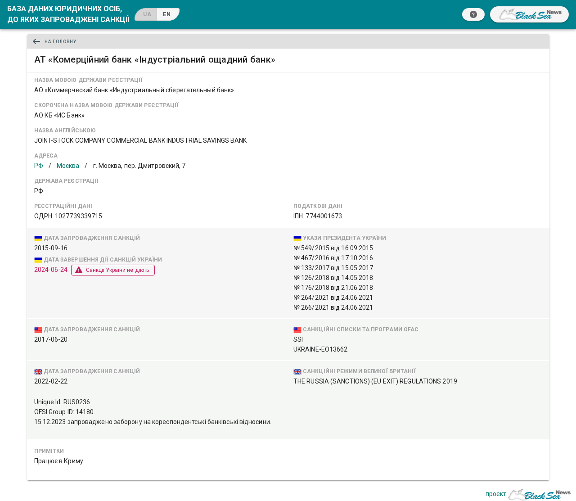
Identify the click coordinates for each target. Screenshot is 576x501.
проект (496, 493)
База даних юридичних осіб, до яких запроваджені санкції (68, 14)
